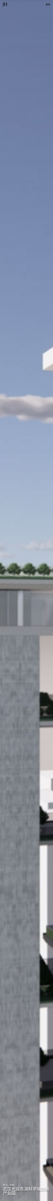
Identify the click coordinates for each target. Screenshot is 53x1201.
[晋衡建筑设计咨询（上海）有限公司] (5, 5)
